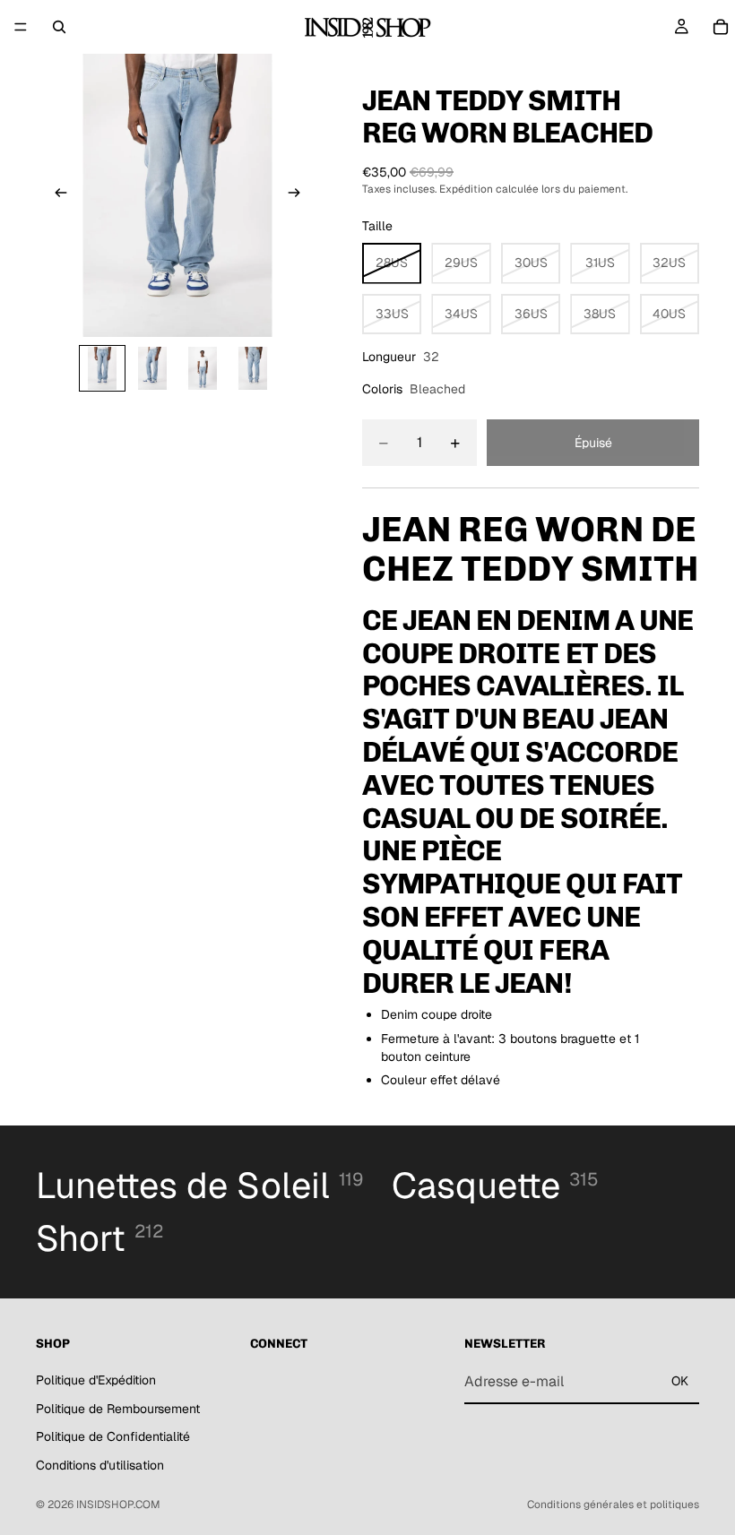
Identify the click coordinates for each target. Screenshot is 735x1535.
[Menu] (20, 26)
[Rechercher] (59, 27)
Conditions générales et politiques (613, 1504)
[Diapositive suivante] (299, 195)
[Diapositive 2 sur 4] (152, 368)
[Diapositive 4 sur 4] (252, 368)
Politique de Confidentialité (113, 1436)
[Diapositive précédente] (55, 195)
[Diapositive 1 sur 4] (102, 368)
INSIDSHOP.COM (118, 1504)
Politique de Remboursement (118, 1408)
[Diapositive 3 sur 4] (202, 368)
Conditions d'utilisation (100, 1464)
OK (679, 1381)
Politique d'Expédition (96, 1379)
